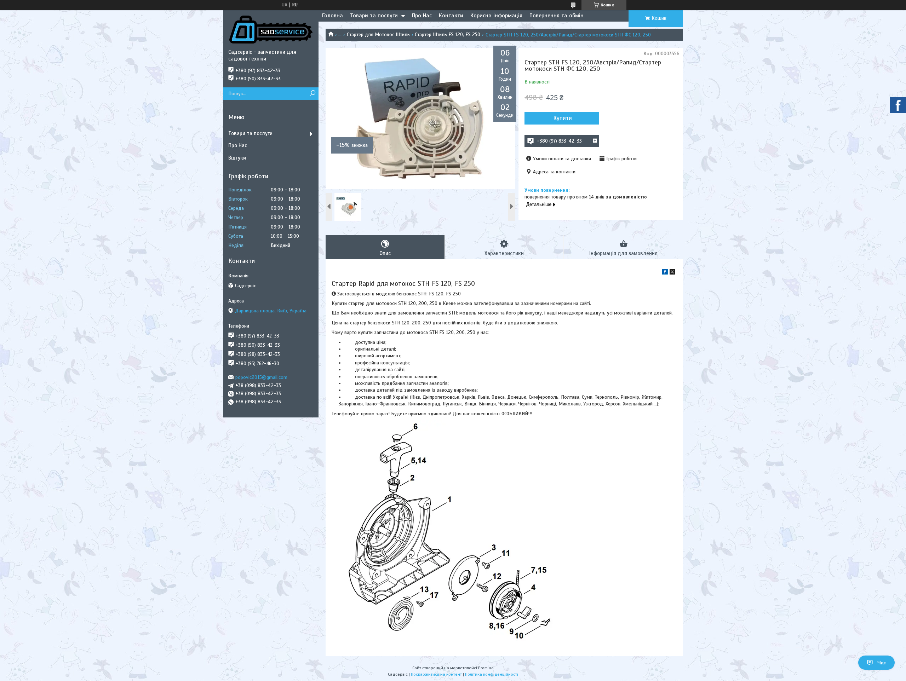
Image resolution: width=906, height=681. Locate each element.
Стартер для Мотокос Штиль (378, 34)
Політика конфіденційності (491, 674)
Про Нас (422, 15)
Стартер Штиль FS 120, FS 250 (447, 34)
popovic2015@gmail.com (261, 377)
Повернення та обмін (556, 15)
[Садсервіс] (270, 29)
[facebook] (665, 273)
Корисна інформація (496, 15)
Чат (881, 662)
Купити (563, 118)
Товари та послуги (374, 15)
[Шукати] (312, 93)
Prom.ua (486, 667)
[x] (672, 273)
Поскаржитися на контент (436, 674)
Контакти (451, 15)
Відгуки (237, 158)
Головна (332, 15)
